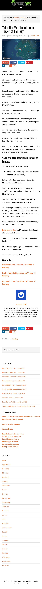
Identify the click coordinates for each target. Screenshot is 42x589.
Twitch (4, 549)
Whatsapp (6, 557)
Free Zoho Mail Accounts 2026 (13, 372)
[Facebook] (21, 322)
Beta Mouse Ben (9, 230)
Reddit (4, 515)
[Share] (3, 65)
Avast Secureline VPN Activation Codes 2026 (18, 406)
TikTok (4, 545)
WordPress (6, 561)
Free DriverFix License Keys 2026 (14, 402)
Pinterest (5, 511)
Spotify (4, 532)
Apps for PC (6, 464)
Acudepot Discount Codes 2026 (14, 377)
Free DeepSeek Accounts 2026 (13, 368)
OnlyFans (5, 507)
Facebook (5, 477)
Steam (4, 536)
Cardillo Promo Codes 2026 (12, 398)
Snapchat (5, 523)
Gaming (15, 339)
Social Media (7, 528)
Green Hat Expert (21, 3)
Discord (5, 473)
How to (5, 494)
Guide (4, 490)
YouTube (5, 566)
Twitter (5, 553)
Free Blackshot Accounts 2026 (13, 381)
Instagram (6, 498)
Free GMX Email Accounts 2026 (14, 385)
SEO (3, 519)
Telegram (5, 540)
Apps (4, 460)
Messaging (6, 502)
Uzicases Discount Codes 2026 (13, 393)
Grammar (6, 486)
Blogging (5, 469)
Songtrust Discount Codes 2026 (14, 389)
